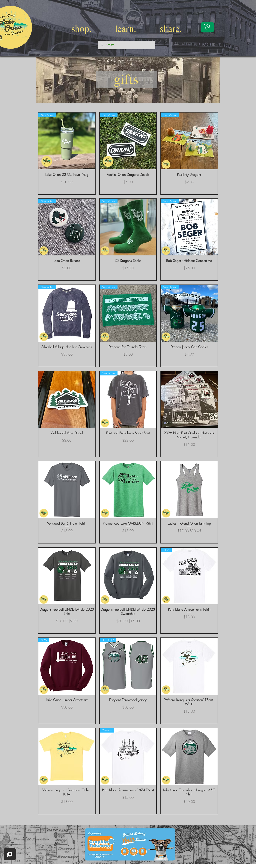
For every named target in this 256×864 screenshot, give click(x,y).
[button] (207, 27)
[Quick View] (66, 399)
